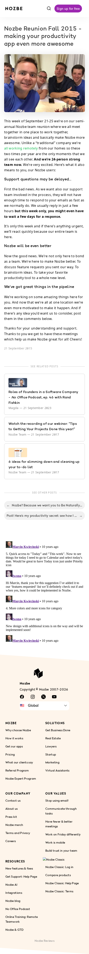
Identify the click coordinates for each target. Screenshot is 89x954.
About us (11, 808)
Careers (10, 841)
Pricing (10, 754)
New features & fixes (19, 868)
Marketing (52, 762)
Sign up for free (68, 8)
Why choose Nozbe (18, 730)
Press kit (11, 816)
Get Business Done (57, 730)
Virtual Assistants (57, 770)
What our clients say (19, 762)
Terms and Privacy (17, 833)
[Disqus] (44, 591)
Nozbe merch (14, 825)
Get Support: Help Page (21, 876)
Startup (50, 754)
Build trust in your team (61, 850)
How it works (14, 738)
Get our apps (14, 746)
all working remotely (21, 148)
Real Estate (53, 738)
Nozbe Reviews (44, 940)
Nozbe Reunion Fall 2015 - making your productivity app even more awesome (43, 36)
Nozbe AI (11, 884)
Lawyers (51, 746)
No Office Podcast (17, 908)
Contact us (12, 800)
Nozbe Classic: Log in (59, 867)
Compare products (58, 875)
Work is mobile (55, 842)
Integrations (13, 892)
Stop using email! (57, 800)
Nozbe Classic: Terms (59, 891)
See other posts (44, 492)
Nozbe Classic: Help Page (62, 883)
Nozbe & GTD (14, 929)
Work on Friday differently (63, 834)
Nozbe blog (12, 900)
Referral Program (17, 770)
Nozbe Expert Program (20, 778)
